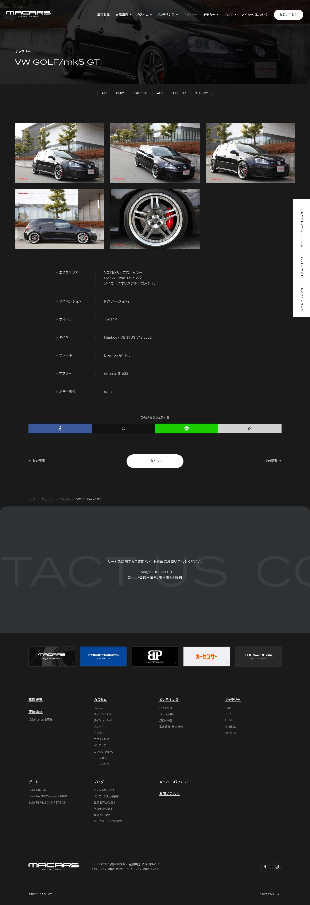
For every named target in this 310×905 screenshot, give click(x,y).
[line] (186, 428)
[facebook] (60, 428)
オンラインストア (301, 299)
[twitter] (123, 428)
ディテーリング (301, 267)
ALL (105, 93)
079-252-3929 (112, 869)
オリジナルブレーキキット (301, 229)
